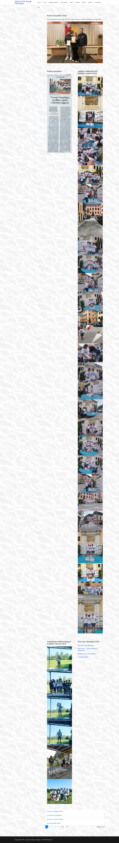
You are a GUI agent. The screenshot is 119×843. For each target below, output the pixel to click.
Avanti (62, 827)
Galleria (77, 2)
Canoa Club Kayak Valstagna (23, 2)
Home (39, 2)
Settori (71, 2)
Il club (44, 2)
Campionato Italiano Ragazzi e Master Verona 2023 (59, 643)
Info (39, 7)
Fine (67, 827)
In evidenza (98, 2)
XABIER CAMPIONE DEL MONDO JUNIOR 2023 (88, 72)
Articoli (84, 2)
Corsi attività (64, 2)
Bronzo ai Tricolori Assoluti (55, 819)
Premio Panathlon (54, 71)
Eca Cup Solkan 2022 (53, 823)
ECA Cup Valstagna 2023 (88, 642)
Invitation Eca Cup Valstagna (86, 654)
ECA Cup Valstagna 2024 (55, 811)
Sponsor (90, 2)
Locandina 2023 (83, 657)
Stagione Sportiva (53, 2)
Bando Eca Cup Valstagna (86, 645)
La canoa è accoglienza (54, 815)
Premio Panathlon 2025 (57, 16)
